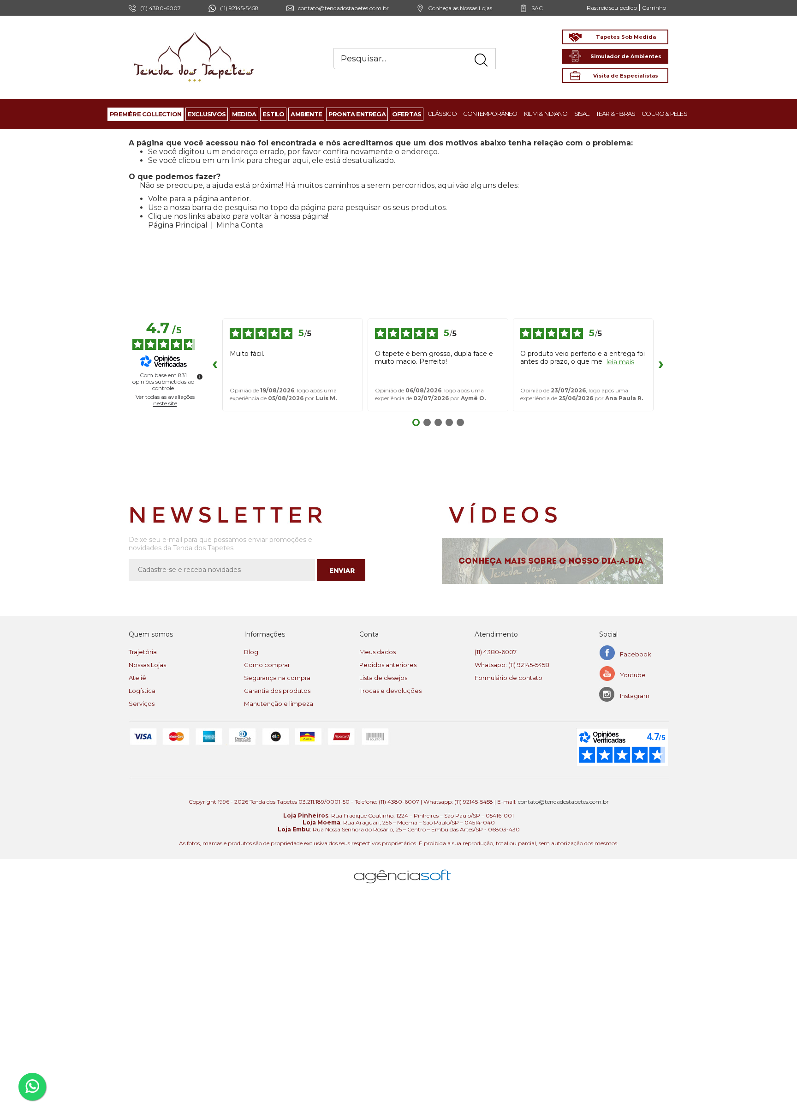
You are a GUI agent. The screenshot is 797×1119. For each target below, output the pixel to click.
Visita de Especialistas (625, 75)
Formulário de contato (508, 677)
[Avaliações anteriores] (214, 364)
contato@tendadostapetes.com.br (343, 8)
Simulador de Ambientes (625, 56)
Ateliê (137, 677)
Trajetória (143, 652)
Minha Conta (239, 225)
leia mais (620, 362)
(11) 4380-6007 (496, 652)
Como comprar (267, 664)
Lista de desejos (383, 677)
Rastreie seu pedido (612, 7)
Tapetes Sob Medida (626, 37)
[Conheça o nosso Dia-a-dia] (555, 561)
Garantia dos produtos (277, 690)
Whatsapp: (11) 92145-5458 (512, 664)
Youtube (633, 675)
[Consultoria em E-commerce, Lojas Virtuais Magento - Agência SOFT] (402, 869)
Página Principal (178, 225)
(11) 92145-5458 (239, 8)
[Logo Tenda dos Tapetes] (194, 31)
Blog (251, 652)
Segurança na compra (277, 677)
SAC (537, 8)
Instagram (634, 695)
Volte (157, 198)
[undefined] (199, 376)
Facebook (635, 654)
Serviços (142, 703)
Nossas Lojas (147, 664)
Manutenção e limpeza (278, 703)
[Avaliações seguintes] (660, 364)
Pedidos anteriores (387, 664)
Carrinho (654, 7)
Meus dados (377, 652)
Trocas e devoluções (390, 690)
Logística (142, 690)
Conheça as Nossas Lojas (460, 8)
